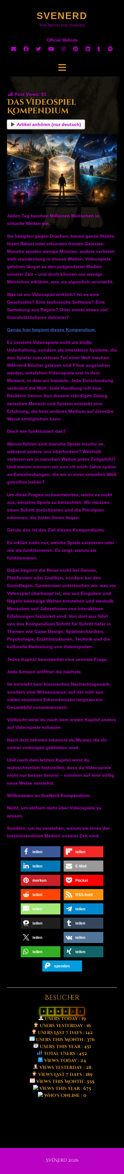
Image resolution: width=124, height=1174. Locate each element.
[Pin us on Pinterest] (75, 49)
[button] (62, 67)
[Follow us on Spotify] (110, 49)
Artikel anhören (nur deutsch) (49, 124)
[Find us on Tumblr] (98, 49)
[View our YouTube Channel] (51, 49)
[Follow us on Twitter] (38, 49)
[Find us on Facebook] (26, 49)
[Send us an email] (13, 49)
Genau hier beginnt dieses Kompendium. (51, 329)
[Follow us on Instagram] (63, 49)
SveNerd (62, 15)
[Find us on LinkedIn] (88, 49)
